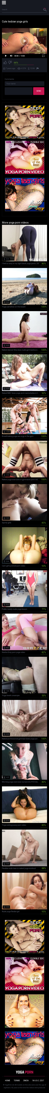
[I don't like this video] (10, 63)
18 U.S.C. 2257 (38, 1080)
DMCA (26, 1080)
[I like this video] (5, 63)
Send (38, 91)
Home (7, 1080)
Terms (17, 1080)
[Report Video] (38, 68)
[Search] (45, 9)
